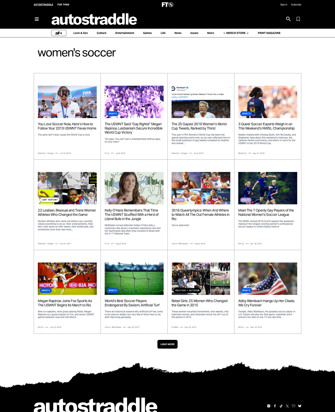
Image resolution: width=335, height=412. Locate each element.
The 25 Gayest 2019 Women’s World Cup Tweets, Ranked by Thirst (199, 126)
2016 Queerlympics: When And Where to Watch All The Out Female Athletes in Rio (201, 214)
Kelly (241, 243)
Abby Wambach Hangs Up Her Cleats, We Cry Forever (266, 303)
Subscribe (296, 4)
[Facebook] (274, 406)
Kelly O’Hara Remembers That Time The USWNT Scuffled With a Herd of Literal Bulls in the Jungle (132, 214)
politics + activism (187, 290)
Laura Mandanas (180, 243)
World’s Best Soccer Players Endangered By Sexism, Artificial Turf (132, 303)
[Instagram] (268, 406)
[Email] (293, 406)
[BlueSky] (299, 406)
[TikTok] (281, 406)
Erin (107, 153)
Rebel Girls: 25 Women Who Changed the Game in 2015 (200, 303)
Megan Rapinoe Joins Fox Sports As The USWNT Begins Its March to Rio (65, 303)
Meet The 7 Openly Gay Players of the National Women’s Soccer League (266, 212)
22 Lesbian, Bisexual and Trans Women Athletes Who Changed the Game (67, 212)
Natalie (242, 153)
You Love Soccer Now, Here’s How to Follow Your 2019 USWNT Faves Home (67, 126)
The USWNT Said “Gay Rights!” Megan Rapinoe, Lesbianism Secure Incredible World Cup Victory (134, 128)
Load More (168, 344)
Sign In (283, 4)
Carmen (175, 327)
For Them (63, 4)
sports (113, 113)
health (45, 113)
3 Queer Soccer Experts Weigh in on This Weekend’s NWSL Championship (266, 126)
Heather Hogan (46, 153)
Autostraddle (43, 4)
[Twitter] (287, 406)
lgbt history (49, 200)
